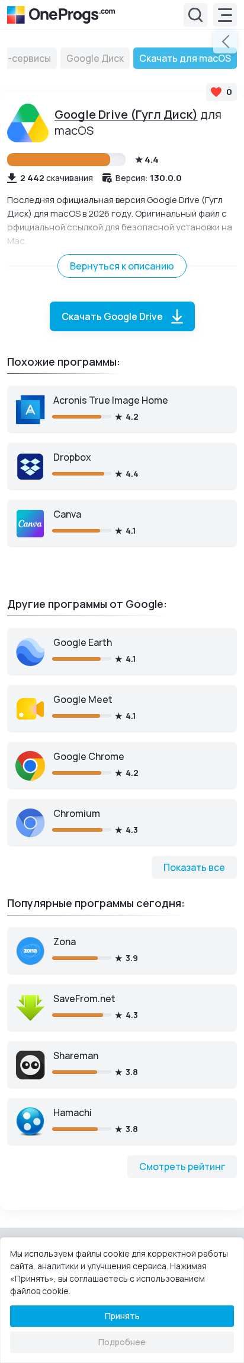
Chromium (76, 813)
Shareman (75, 1055)
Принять (122, 1315)
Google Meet (83, 699)
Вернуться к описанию (122, 265)
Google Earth (82, 642)
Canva (67, 514)
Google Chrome (88, 756)
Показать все (194, 867)
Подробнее (122, 1342)
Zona (64, 941)
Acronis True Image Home (110, 400)
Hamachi (72, 1112)
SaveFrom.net (84, 998)
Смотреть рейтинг (182, 1166)
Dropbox (72, 457)
